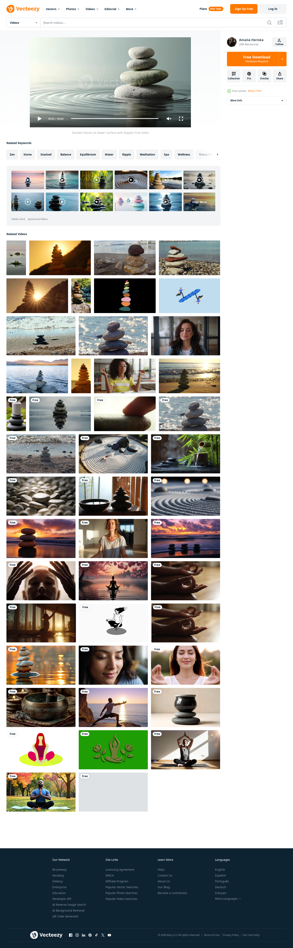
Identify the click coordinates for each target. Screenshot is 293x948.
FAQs (161, 869)
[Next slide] (214, 154)
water (109, 154)
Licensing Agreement (120, 869)
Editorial (110, 9)
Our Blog (164, 887)
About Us (164, 881)
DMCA (110, 875)
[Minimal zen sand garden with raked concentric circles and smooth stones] (185, 496)
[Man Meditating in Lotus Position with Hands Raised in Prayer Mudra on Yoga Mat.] (185, 749)
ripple (126, 154)
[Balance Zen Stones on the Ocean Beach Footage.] (113, 335)
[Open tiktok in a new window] (96, 935)
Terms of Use (211, 935)
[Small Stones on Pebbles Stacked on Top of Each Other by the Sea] (189, 258)
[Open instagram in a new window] (77, 935)
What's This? (255, 91)
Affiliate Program (117, 881)
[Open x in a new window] (103, 935)
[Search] (269, 22)
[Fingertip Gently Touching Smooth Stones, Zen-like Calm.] (125, 413)
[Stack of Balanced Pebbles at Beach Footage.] (41, 453)
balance (65, 154)
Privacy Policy (231, 935)
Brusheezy (59, 869)
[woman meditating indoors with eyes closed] (113, 538)
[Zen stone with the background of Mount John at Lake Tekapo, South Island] (37, 376)
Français (220, 893)
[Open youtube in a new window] (109, 935)
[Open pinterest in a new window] (90, 935)
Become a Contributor (172, 893)
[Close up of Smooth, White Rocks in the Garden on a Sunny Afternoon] (41, 496)
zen (12, 154)
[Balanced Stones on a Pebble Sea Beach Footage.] (189, 413)
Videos (90, 9)
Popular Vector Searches (122, 887)
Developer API (61, 899)
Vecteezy (58, 875)
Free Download (256, 59)
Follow (279, 44)
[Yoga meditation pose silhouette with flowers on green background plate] (113, 749)
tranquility (206, 154)
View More (199, 202)
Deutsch (220, 887)
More (129, 9)
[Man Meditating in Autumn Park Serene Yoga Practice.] (41, 792)
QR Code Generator (65, 916)
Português (222, 881)
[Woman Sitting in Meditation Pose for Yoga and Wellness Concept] (41, 749)
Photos (71, 9)
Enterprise (59, 887)
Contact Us (165, 875)
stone (28, 154)
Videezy (57, 881)
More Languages (226, 898)
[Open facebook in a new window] (70, 935)
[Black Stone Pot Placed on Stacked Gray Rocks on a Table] (185, 707)
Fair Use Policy (251, 935)
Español (220, 875)
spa (166, 154)
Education (59, 893)
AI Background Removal (68, 910)
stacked (46, 154)
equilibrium (88, 154)
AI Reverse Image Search (69, 905)
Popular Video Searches (121, 899)
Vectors (51, 9)
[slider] (114, 118)
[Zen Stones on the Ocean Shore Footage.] (41, 335)
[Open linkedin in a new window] (83, 935)
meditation (147, 154)
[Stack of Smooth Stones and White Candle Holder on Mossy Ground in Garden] (16, 413)
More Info (236, 100)
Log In (272, 9)
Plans (203, 9)
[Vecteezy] (22, 9)
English (220, 869)
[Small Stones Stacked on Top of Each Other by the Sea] (125, 258)
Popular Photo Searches (122, 893)
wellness (184, 154)
